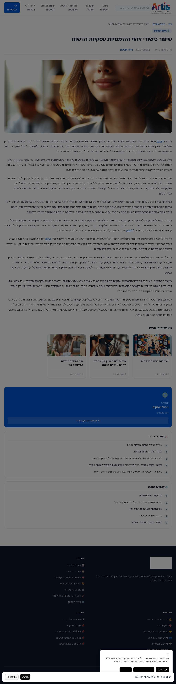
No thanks (12, 677)
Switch (25, 677)
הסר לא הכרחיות (143, 669)
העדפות (126, 669)
